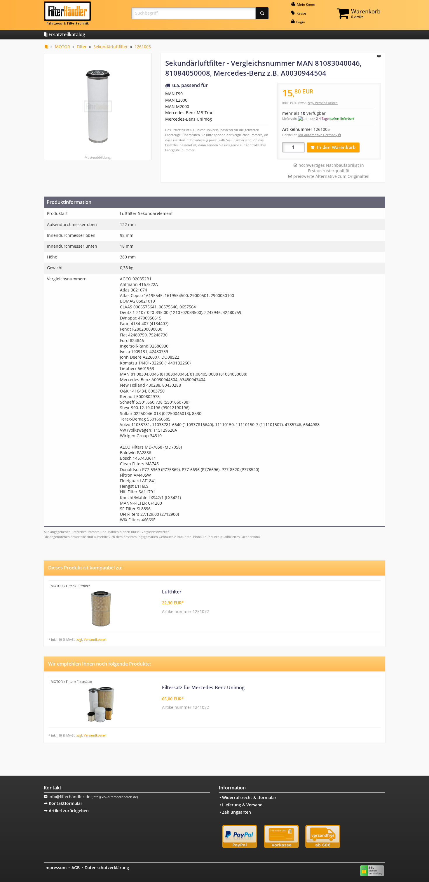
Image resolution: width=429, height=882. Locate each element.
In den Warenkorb (336, 147)
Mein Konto (305, 4)
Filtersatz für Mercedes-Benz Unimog (203, 687)
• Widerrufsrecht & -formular (247, 797)
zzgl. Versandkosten (323, 102)
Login (300, 22)
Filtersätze (84, 681)
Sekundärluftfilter (110, 46)
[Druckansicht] (379, 56)
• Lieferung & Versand (241, 805)
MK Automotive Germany (318, 135)
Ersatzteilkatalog (66, 34)
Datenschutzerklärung (107, 867)
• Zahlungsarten (235, 812)
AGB (76, 867)
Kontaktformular (65, 803)
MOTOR (62, 46)
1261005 (143, 46)
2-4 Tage (322, 118)
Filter (82, 46)
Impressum (55, 867)
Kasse (301, 13)
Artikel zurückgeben (68, 810)
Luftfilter (83, 586)
